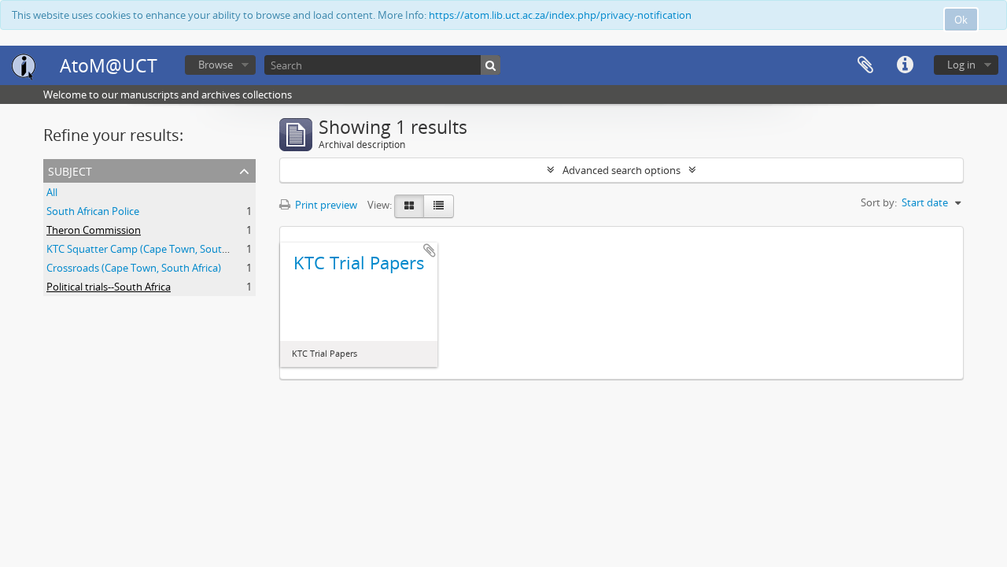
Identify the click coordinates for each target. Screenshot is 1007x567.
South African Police (92, 211)
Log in (961, 64)
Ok (961, 20)
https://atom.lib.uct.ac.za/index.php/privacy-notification (560, 15)
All (51, 192)
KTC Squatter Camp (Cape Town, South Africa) (153, 249)
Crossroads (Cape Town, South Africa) (133, 268)
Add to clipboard (429, 250)
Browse (215, 64)
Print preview (325, 205)
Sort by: (879, 202)
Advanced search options (622, 170)
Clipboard (865, 65)
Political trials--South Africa (108, 287)
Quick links (904, 65)
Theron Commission (93, 230)
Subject (70, 169)
